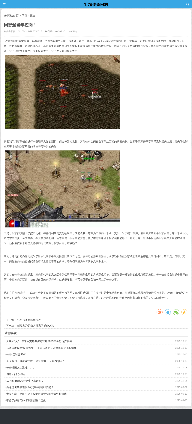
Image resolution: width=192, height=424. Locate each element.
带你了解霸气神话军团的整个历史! (26, 400)
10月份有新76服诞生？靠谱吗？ (25, 380)
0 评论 (73, 31)
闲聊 (24, 15)
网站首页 (13, 15)
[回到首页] (96, 4)
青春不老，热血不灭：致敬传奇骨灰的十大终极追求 (36, 393)
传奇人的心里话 (15, 374)
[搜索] (188, 4)
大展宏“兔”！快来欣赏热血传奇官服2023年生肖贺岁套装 (39, 341)
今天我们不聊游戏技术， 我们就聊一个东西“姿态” (35, 361)
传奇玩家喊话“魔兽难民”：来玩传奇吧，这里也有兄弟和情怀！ (42, 347)
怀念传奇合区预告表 (29, 320)
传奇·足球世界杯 (16, 354)
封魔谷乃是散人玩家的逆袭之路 (35, 325)
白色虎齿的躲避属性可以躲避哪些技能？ (30, 387)
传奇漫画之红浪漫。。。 (20, 367)
